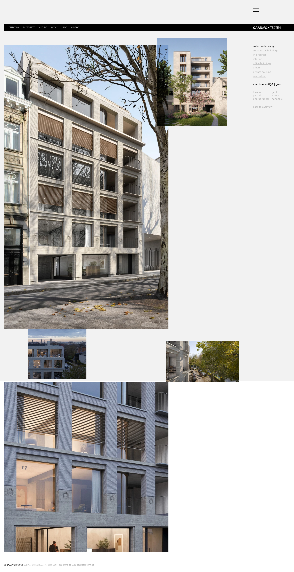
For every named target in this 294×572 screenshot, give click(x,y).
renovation (259, 76)
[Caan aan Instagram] (5, 565)
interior (257, 59)
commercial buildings (265, 50)
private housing (262, 72)
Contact (75, 27)
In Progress (29, 27)
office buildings (262, 63)
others (256, 67)
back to (262, 106)
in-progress (259, 55)
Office (54, 27)
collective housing (263, 46)
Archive (43, 27)
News (64, 27)
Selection (14, 27)
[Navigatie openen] (256, 10)
